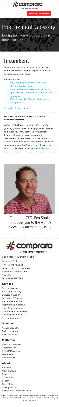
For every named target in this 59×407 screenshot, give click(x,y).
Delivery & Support (11, 295)
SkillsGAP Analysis (11, 351)
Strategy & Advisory (11, 292)
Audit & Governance (12, 308)
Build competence (11, 331)
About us (6, 368)
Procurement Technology (14, 311)
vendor (40, 67)
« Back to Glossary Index (16, 108)
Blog (4, 374)
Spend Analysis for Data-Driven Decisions (30, 89)
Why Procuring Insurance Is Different (28, 83)
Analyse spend (9, 335)
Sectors (6, 381)
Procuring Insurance (12, 315)
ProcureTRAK (8, 358)
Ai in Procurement (11, 318)
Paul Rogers (43, 148)
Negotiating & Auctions (13, 305)
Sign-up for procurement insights (18, 257)
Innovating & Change (12, 298)
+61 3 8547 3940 (14, 278)
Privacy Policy (9, 387)
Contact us (7, 378)
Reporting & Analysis (12, 302)
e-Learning (7, 354)
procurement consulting (42, 142)
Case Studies (8, 384)
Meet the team (9, 371)
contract (27, 71)
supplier (30, 67)
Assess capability (10, 328)
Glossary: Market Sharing (22, 86)
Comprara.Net (9, 348)
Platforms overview (11, 345)
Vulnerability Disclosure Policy (17, 391)
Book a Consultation (39, 14)
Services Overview (11, 288)
